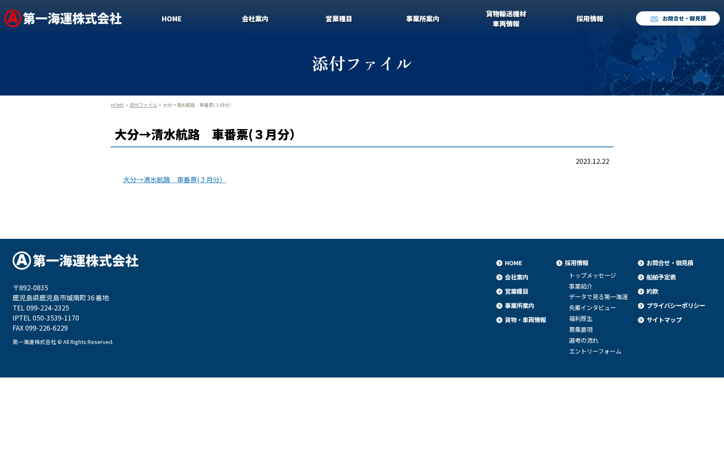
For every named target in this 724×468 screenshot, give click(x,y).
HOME (172, 18)
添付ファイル (143, 104)
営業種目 (339, 18)
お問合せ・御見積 (684, 18)
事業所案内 (423, 18)
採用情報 (590, 18)
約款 (652, 291)
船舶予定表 (661, 276)
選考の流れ (583, 340)
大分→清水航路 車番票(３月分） (174, 179)
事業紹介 (580, 286)
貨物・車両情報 (525, 319)
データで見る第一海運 (598, 296)
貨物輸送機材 (506, 18)
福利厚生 (580, 318)
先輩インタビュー (592, 307)
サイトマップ (664, 319)
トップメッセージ (592, 275)
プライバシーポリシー (675, 305)
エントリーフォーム (595, 351)
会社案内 (255, 18)
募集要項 (580, 329)
